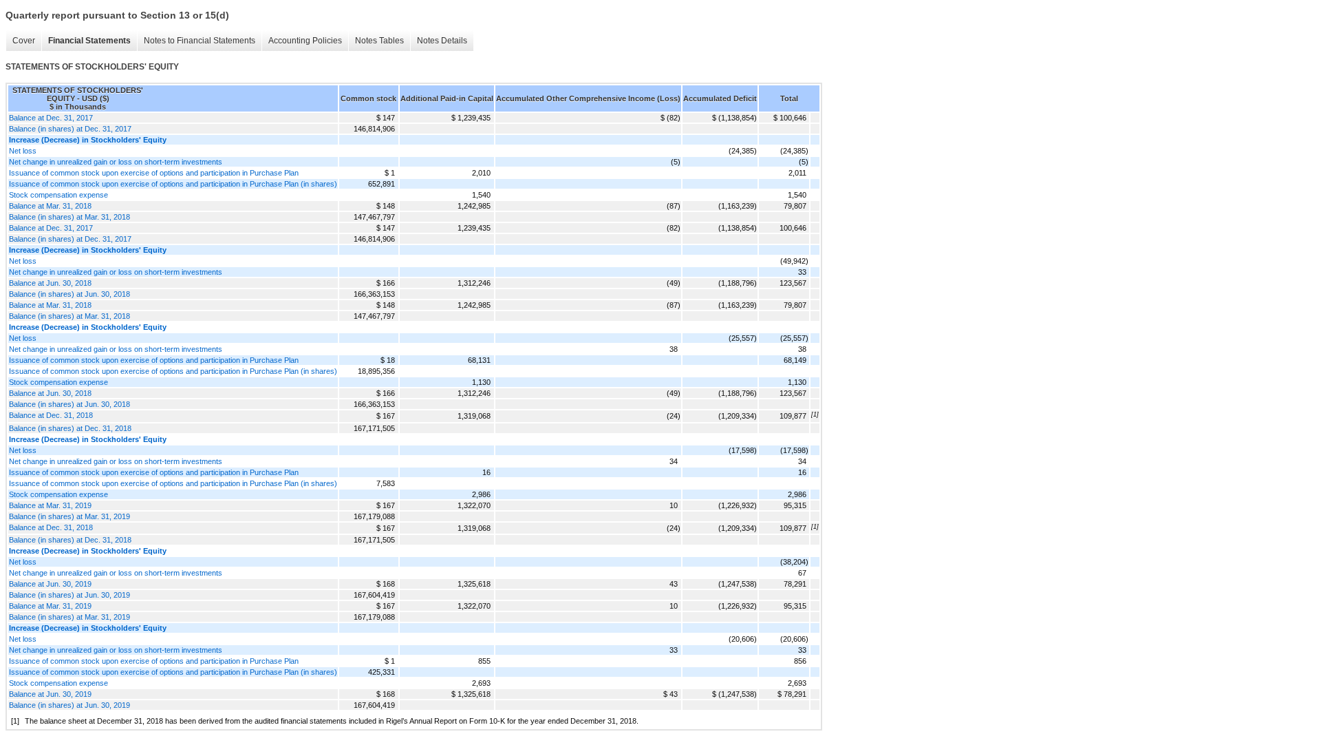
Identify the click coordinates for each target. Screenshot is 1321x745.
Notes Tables (379, 40)
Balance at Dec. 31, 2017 (51, 118)
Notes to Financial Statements (199, 40)
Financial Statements (89, 40)
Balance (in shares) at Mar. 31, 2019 (69, 516)
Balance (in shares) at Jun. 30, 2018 (69, 294)
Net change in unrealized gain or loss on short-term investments (115, 162)
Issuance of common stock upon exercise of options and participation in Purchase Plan (154, 173)
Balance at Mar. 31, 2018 (50, 206)
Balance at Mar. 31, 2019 (50, 505)
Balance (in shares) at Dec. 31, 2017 (70, 129)
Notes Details (442, 40)
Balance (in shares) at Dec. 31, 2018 (70, 428)
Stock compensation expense (58, 195)
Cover (23, 40)
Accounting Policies (305, 40)
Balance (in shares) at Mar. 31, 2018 (69, 217)
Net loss (22, 151)
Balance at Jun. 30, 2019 (50, 584)
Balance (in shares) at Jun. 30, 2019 (69, 595)
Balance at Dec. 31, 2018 (51, 415)
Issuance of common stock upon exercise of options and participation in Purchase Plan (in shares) (173, 184)
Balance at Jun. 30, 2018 (50, 283)
